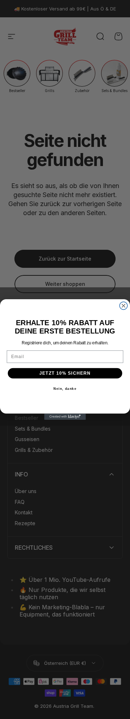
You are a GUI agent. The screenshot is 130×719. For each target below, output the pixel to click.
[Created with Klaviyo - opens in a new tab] (65, 417)
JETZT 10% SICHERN (65, 373)
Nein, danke (65, 389)
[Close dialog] (123, 306)
